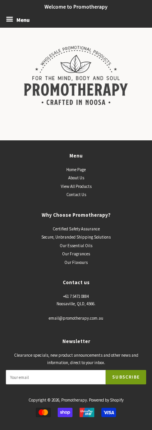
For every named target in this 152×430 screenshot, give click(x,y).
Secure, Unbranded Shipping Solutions (76, 237)
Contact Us (76, 194)
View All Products (76, 186)
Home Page (76, 169)
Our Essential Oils (76, 245)
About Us (76, 177)
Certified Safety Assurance (76, 229)
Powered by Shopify (106, 400)
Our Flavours (76, 262)
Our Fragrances (76, 254)
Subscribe (126, 377)
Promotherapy (74, 400)
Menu (22, 20)
